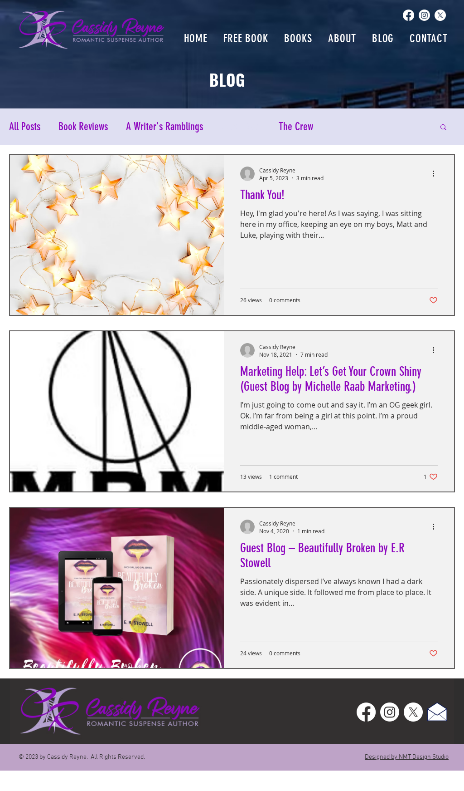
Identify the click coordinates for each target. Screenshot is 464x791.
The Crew (296, 126)
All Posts (24, 126)
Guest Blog (241, 126)
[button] (443, 128)
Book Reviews (83, 126)
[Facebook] (408, 15)
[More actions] (436, 173)
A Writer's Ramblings (164, 126)
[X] (440, 15)
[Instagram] (424, 15)
